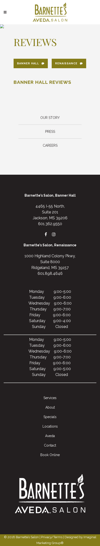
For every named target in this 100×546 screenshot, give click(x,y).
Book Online (50, 455)
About (50, 407)
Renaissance (66, 63)
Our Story (50, 118)
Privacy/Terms (51, 537)
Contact (50, 445)
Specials (50, 417)
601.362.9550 (50, 223)
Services (50, 398)
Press (50, 132)
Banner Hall (28, 63)
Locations (50, 426)
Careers (50, 145)
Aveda (50, 436)
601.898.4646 (50, 273)
